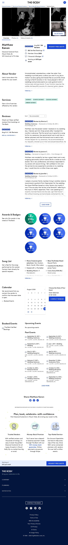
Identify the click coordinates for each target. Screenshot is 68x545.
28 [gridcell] (45, 309)
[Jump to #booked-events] (43, 50)
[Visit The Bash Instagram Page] (27, 508)
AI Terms (34, 529)
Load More (45, 204)
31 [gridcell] (31, 312)
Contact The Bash (34, 503)
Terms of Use (34, 518)
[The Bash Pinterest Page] (35, 508)
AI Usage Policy (34, 532)
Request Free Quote (56, 47)
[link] (30, 400)
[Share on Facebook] (34, 400)
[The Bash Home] (34, 2)
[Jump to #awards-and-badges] (42, 56)
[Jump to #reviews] (45, 46)
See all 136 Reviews (8, 135)
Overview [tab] (6, 38)
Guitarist (28, 99)
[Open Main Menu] (3, 2)
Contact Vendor (57, 299)
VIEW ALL (28, 91)
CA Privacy (34, 526)
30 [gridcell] (28, 312)
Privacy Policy (34, 515)
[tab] (14, 38)
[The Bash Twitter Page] (39, 508)
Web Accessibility (34, 521)
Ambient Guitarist (31, 102)
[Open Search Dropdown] (64, 2)
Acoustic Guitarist (38, 99)
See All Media (58, 33)
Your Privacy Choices (34, 524)
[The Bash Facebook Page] (31, 508)
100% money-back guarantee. (35, 446)
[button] (26, 22)
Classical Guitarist (51, 99)
